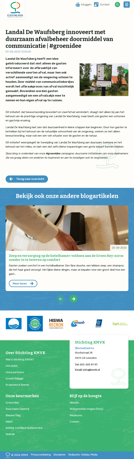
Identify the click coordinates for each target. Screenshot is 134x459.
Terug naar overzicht (30, 179)
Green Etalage (14, 378)
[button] (73, 299)
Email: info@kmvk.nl (87, 369)
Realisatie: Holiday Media (83, 454)
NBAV (9, 421)
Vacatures (76, 415)
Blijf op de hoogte (86, 396)
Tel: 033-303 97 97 (86, 364)
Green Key (12, 402)
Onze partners (15, 372)
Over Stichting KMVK (25, 353)
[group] (14, 324)
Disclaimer (59, 454)
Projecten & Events (17, 384)
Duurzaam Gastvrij (17, 408)
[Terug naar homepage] (15, 9)
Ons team (12, 365)
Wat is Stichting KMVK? (20, 359)
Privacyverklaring (41, 454)
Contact (74, 421)
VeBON (10, 434)
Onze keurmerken (22, 396)
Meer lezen (20, 283)
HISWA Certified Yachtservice (24, 427)
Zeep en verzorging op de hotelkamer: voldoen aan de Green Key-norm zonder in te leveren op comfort (66, 258)
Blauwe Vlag (13, 415)
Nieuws (74, 402)
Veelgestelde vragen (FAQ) (86, 408)
